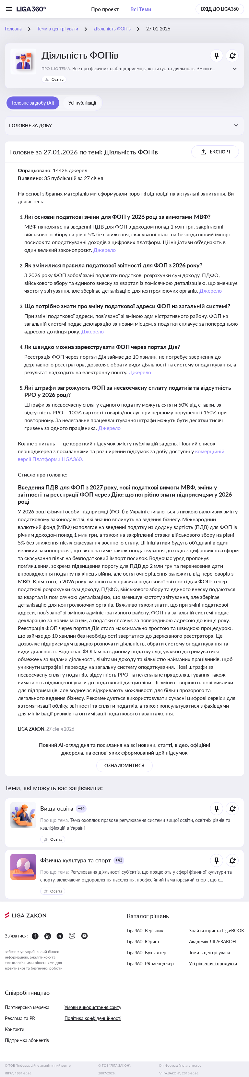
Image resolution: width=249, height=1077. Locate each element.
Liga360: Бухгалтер (146, 952)
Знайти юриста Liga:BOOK (216, 930)
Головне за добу (30, 125)
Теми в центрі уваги (209, 952)
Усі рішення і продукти (213, 963)
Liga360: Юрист (143, 941)
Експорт (220, 151)
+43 (118, 860)
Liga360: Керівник (145, 930)
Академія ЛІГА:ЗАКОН (212, 941)
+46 (81, 808)
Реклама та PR (20, 1018)
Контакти (14, 1029)
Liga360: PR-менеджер (150, 963)
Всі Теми (140, 9)
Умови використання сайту (93, 1007)
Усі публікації (82, 103)
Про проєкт (105, 9)
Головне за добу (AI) (33, 103)
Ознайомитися (124, 765)
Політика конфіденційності (93, 1018)
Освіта (58, 79)
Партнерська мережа (27, 1007)
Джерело (104, 250)
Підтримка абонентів (27, 1040)
